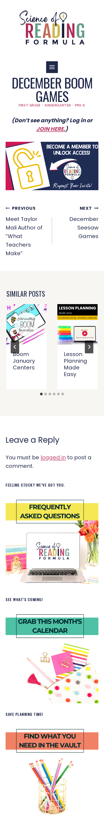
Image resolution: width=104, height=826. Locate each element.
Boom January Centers (24, 360)
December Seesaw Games (83, 222)
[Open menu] (52, 67)
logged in (53, 457)
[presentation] (26, 324)
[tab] (41, 394)
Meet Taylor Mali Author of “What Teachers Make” (24, 231)
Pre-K (80, 105)
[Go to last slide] (15, 347)
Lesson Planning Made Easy (75, 364)
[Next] (89, 347)
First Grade (30, 105)
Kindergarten (58, 105)
